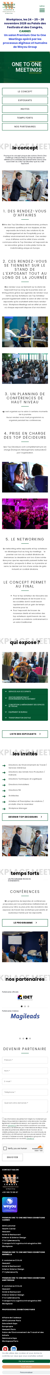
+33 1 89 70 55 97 (10, 1191)
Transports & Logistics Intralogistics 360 (21, 1242)
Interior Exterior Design (13, 1268)
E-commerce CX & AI (12, 1259)
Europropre (7, 1325)
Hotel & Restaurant (11, 1234)
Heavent (6, 1231)
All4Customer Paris (11, 1320)
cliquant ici (12, 1125)
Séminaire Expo (9, 1337)
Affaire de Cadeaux (11, 1317)
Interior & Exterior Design (14, 1236)
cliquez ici (30, 1138)
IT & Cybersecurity (11, 1239)
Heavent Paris (9, 1328)
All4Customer (9, 1225)
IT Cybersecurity (10, 1271)
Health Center (9, 1228)
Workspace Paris (10, 1340)
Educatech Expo (9, 1322)
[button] (21, 1005)
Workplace (7, 1245)
